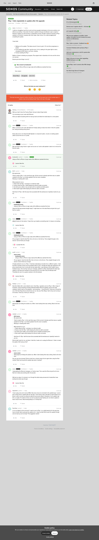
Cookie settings (49, 428)
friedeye (14, 283)
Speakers (40, 14)
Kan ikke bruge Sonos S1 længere (75, 70)
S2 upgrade (24, 75)
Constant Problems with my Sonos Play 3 (77, 48)
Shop (5, 3)
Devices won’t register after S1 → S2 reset (78, 26)
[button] (80, 9)
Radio (19, 3)
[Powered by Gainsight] (49, 425)
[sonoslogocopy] (49, 3)
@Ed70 (14, 221)
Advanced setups (71, 62)
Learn (9, 3)
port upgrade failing (72, 31)
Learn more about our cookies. (76, 530)
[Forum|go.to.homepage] (19, 9)
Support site (59, 9)
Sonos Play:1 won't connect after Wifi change (79, 64)
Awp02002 (15, 390)
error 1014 (31, 75)
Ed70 (13, 171)
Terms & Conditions (39, 428)
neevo (13, 28)
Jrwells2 (14, 314)
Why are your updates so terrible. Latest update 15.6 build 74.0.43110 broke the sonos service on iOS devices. (79, 37)
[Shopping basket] (93, 3)
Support (15, 3)
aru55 (13, 252)
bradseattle (15, 157)
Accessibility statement (59, 428)
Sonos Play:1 (16, 75)
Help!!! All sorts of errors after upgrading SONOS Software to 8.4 (77, 59)
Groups (53, 9)
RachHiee (14, 408)
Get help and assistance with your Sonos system (25, 14)
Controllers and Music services (74, 24)
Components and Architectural (74, 33)
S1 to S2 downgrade (72, 22)
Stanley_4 (14, 110)
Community (9, 14)
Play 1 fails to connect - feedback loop (77, 43)
